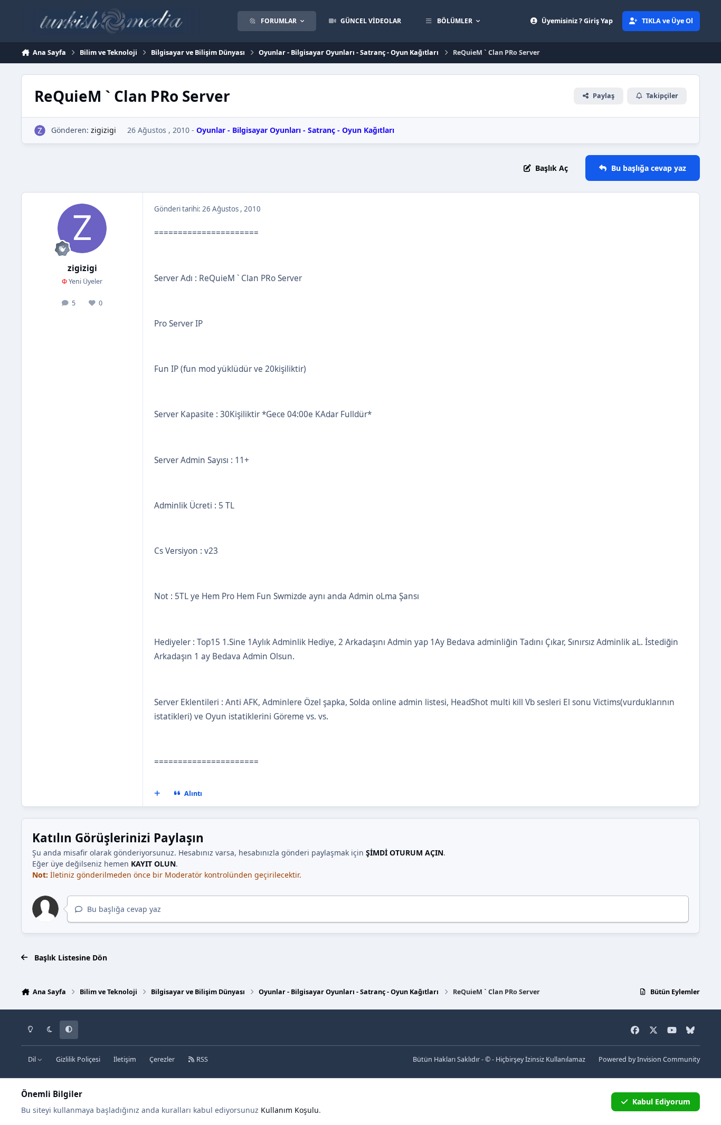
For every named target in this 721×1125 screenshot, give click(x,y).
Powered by (649, 1059)
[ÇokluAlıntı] (157, 793)
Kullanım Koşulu (290, 1110)
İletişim (124, 1059)
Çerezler (162, 1059)
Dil (32, 1059)
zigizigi (103, 130)
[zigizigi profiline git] (39, 130)
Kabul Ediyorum (661, 1102)
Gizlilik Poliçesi (78, 1059)
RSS (201, 1059)
